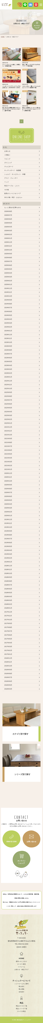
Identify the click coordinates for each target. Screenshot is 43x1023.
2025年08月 (8, 257)
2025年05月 (8, 269)
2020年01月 (8, 515)
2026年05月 (8, 223)
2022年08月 (8, 396)
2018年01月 (8, 608)
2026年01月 (8, 238)
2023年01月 (8, 377)
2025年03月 (8, 277)
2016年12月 (8, 658)
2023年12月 (8, 334)
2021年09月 (8, 438)
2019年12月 (8, 519)
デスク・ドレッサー (11, 178)
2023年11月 (8, 338)
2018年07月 (8, 585)
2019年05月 (8, 546)
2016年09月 (8, 669)
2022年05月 (8, 408)
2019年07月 (8, 539)
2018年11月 (8, 569)
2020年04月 (8, 504)
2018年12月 (8, 566)
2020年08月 (8, 488)
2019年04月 (8, 550)
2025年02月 (8, 281)
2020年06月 (8, 496)
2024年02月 (8, 327)
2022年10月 (8, 388)
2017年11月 (8, 616)
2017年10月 (8, 619)
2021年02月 (8, 465)
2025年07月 (8, 261)
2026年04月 (8, 227)
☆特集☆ (7, 155)
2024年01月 (8, 331)
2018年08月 (8, 581)
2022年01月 (8, 423)
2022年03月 (8, 415)
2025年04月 (8, 273)
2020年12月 (8, 473)
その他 (6, 189)
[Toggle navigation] (41, 5)
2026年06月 (8, 219)
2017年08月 (8, 627)
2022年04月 (8, 411)
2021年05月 (8, 454)
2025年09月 (8, 253)
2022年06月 (8, 404)
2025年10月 (8, 250)
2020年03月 (8, 508)
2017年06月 (8, 635)
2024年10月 (8, 296)
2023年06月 (8, 358)
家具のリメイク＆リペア (12, 193)
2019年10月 (8, 527)
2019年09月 (8, 531)
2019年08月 (8, 535)
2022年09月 (8, 392)
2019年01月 (8, 562)
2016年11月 (8, 662)
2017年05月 (8, 639)
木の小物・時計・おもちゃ (13, 197)
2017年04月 (8, 643)
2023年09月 (8, 346)
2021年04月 (8, 458)
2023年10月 (8, 342)
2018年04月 (8, 596)
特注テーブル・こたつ (11, 186)
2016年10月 (8, 666)
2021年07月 (8, 446)
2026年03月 (8, 230)
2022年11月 (8, 384)
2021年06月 (8, 450)
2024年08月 (8, 304)
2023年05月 (8, 361)
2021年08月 (8, 442)
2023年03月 (8, 369)
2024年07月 (8, 307)
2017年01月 (8, 654)
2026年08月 (8, 211)
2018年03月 (8, 600)
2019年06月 (8, 542)
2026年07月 (8, 215)
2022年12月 (8, 381)
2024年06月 (8, 311)
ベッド (6, 182)
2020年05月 (8, 500)
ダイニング (8, 162)
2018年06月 (8, 589)
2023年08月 (8, 350)
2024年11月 (8, 292)
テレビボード (8, 166)
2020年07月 (8, 492)
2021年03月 (8, 461)
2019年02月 (8, 558)
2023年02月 (8, 373)
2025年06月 (8, 265)
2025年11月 (8, 246)
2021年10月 (8, 435)
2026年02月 (8, 234)
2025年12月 (8, 242)
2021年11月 (8, 431)
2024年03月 (8, 323)
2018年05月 (8, 592)
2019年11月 (8, 523)
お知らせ (7, 151)
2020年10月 (8, 481)
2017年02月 (8, 650)
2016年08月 (8, 673)
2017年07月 (8, 631)
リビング (7, 159)
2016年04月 (8, 689)
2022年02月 (8, 419)
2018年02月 (8, 604)
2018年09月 (8, 577)
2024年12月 (8, 288)
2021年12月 (8, 427)
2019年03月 (8, 554)
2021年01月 (8, 469)
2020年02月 (8, 512)
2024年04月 (8, 319)
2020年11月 (8, 477)
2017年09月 (8, 623)
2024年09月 (8, 300)
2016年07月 (8, 677)
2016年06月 (8, 681)
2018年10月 (8, 573)
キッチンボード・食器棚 (12, 170)
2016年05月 (8, 685)
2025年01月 (8, 284)
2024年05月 (8, 315)
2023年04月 (8, 365)
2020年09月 (8, 485)
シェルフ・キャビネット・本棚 (14, 174)
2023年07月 (8, 354)
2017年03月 (8, 646)
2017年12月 (8, 612)
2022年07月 (8, 400)
